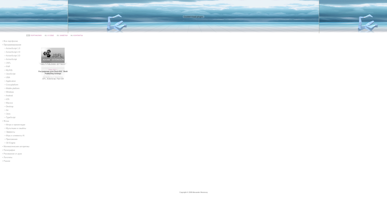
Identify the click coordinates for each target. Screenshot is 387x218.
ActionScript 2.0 (13, 52)
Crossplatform (12, 85)
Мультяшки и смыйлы (16, 128)
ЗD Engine (10, 143)
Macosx (9, 103)
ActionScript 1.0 (13, 48)
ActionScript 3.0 (13, 55)
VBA (8, 77)
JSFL (8, 63)
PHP (8, 66)
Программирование (12, 45)
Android (9, 95)
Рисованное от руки (13, 154)
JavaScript (10, 74)
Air (7, 110)
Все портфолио (11, 41)
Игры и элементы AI (15, 135)
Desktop (9, 106)
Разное (7, 161)
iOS (7, 99)
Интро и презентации (15, 125)
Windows (10, 92)
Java (8, 114)
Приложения (11, 139)
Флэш (6, 121)
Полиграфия (9, 150)
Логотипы (8, 157)
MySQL (9, 70)
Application (11, 81)
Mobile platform (13, 88)
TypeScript (10, 117)
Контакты (78, 35)
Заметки (64, 35)
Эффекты (10, 132)
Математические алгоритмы (16, 146)
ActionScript (11, 59)
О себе (50, 35)
